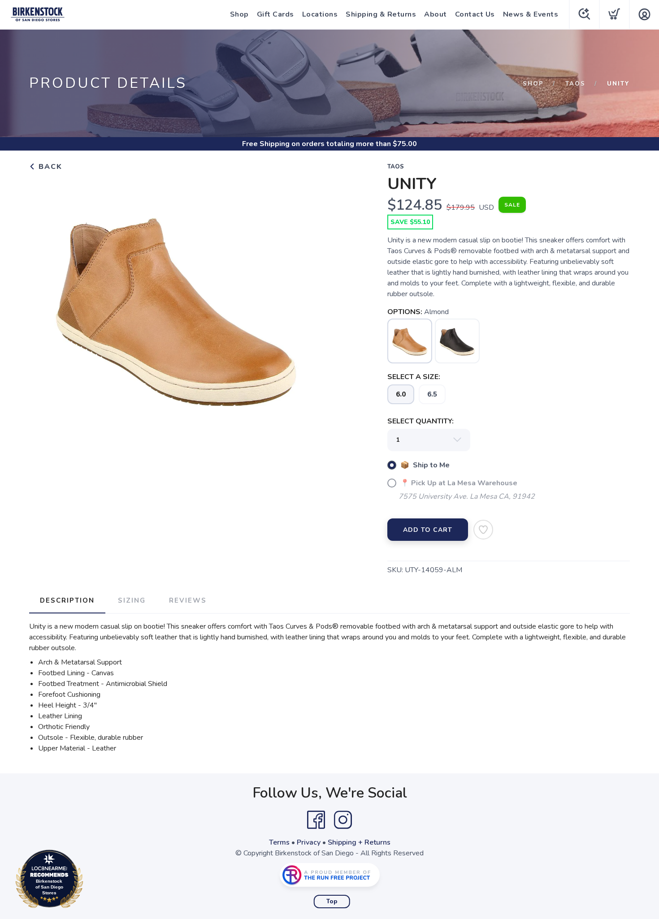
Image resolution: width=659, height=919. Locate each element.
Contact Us (475, 14)
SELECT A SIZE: (413, 377)
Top (332, 901)
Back (49, 167)
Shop (239, 14)
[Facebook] (316, 820)
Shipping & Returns (381, 14)
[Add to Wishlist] (483, 529)
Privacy (309, 842)
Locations (320, 14)
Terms (279, 842)
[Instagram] (343, 820)
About (435, 14)
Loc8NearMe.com (88, 881)
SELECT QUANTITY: (420, 421)
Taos (575, 84)
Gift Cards (275, 14)
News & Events (531, 14)
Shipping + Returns (359, 842)
